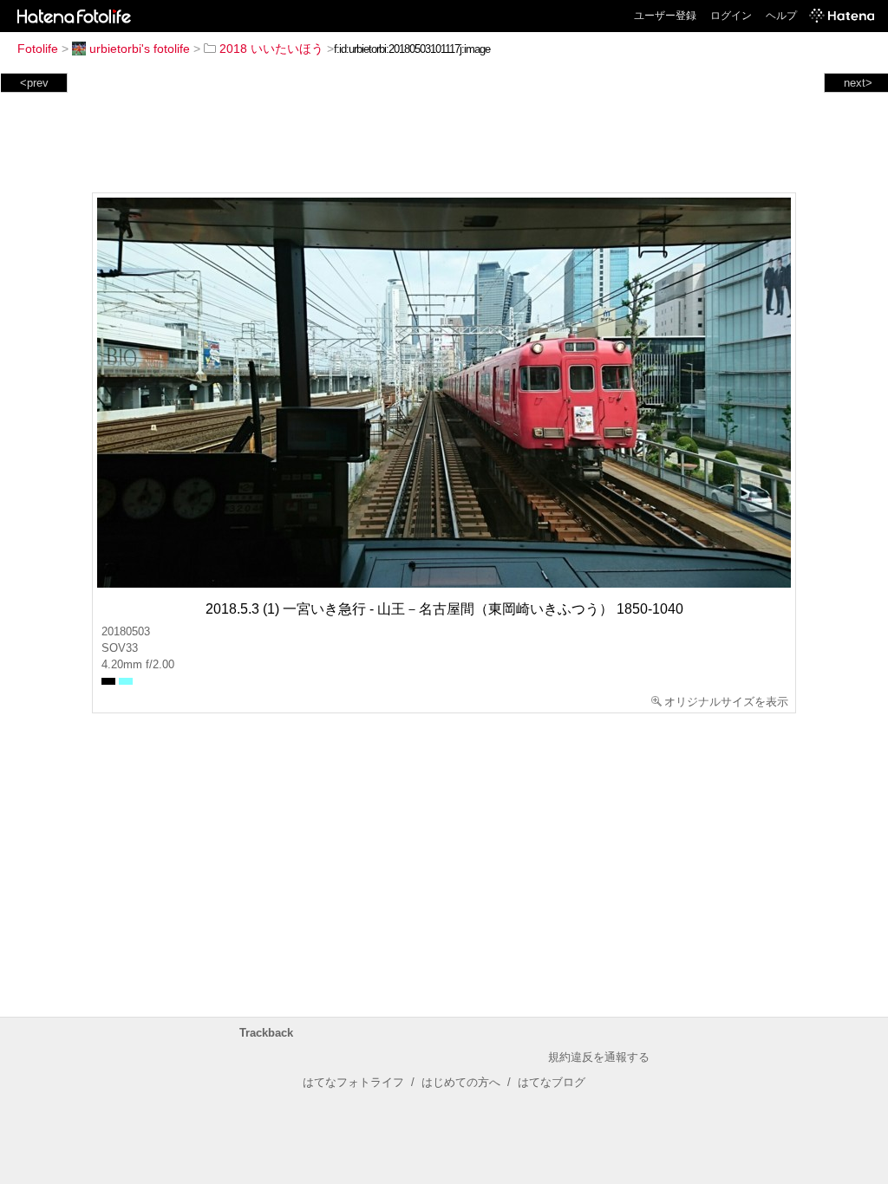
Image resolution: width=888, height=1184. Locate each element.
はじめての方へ (460, 1082)
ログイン (731, 16)
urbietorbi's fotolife (139, 48)
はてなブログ (551, 1082)
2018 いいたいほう (271, 48)
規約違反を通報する (599, 1057)
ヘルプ (781, 16)
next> (858, 82)
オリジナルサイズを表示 (726, 701)
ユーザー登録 (665, 16)
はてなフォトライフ (353, 1082)
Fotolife (37, 48)
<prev (34, 82)
